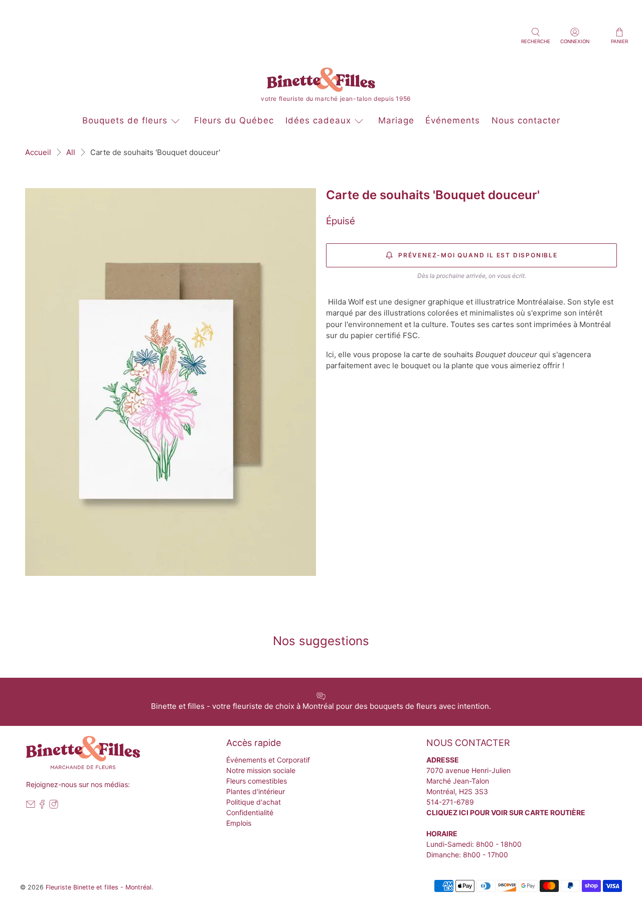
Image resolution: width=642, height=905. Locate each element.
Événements (452, 120)
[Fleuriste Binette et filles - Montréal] (321, 82)
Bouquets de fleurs (125, 120)
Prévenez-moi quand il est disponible (478, 255)
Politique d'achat (253, 802)
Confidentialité (249, 812)
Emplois (238, 823)
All (70, 152)
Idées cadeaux (318, 120)
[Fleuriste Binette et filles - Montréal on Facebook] (42, 806)
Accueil (38, 152)
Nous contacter (526, 120)
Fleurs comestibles (256, 781)
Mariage (396, 120)
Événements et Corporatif (268, 760)
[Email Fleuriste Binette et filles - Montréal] (30, 806)
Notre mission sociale (260, 770)
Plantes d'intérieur (255, 791)
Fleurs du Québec (234, 120)
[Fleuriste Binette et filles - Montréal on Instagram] (53, 806)
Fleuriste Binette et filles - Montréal (98, 887)
